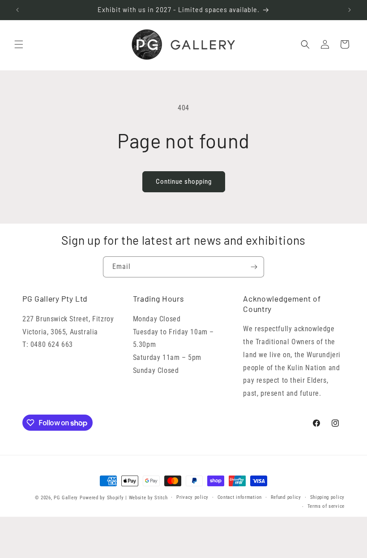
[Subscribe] (254, 266)
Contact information (240, 497)
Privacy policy (192, 497)
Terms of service (326, 506)
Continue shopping (184, 181)
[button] (19, 44)
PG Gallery (66, 498)
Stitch (160, 498)
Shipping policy (327, 497)
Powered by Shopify (102, 498)
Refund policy (286, 497)
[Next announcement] (349, 10)
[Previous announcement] (17, 10)
